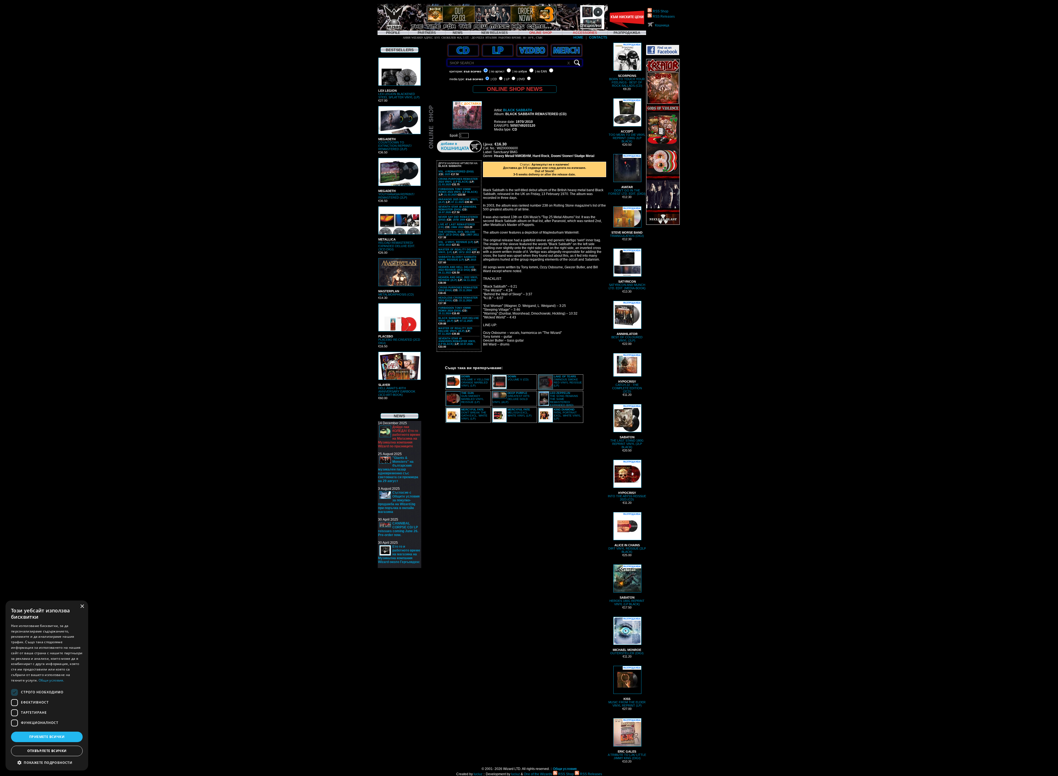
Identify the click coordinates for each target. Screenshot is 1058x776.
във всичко (472, 71)
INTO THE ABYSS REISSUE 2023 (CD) (627, 481)
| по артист (496, 71)
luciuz (478, 774)
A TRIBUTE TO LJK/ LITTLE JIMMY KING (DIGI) (627, 739)
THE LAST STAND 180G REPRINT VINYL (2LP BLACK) (627, 427)
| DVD (521, 79)
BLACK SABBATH (517, 110)
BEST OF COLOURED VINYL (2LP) (627, 322)
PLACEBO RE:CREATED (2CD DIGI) (399, 340)
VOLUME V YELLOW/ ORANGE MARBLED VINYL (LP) (475, 381)
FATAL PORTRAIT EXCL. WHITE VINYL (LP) (567, 414)
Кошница (661, 25)
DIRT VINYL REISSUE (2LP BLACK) (627, 533)
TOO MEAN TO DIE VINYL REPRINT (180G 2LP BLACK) (627, 121)
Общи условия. (51, 680)
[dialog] (47, 685)
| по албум (519, 71)
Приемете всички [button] (46, 736)
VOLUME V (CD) (518, 378)
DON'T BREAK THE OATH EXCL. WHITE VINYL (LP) (474, 414)
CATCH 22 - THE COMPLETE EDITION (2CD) (627, 373)
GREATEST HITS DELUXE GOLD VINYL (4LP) (511, 397)
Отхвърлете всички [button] (47, 750)
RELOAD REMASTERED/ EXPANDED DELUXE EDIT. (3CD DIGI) (396, 244)
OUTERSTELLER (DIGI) (627, 636)
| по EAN (541, 71)
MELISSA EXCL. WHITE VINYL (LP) (519, 412)
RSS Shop (660, 11)
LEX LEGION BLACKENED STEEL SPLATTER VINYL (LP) (399, 94)
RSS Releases (663, 16)
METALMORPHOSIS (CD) (396, 293)
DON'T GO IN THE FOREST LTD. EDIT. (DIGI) (627, 175)
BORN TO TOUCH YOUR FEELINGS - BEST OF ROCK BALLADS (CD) (627, 65)
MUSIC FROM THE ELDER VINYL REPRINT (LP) (627, 687)
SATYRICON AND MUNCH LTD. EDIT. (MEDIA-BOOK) (627, 269)
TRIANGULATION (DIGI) (627, 222)
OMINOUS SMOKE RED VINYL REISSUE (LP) (568, 381)
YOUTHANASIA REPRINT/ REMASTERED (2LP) (396, 194)
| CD (494, 79)
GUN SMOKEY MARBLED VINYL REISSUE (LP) (472, 397)
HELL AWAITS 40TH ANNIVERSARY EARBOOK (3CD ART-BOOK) (396, 389)
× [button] (82, 606)
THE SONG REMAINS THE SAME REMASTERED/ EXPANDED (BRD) (564, 399)
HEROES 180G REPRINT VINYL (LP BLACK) (626, 585)
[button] (47, 762)
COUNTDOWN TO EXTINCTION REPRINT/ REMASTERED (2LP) (395, 144)
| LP (506, 79)
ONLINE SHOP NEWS (515, 89)
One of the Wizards (538, 774)
